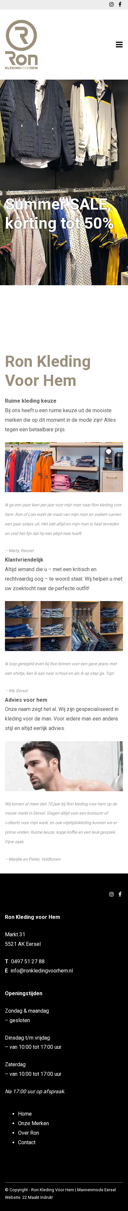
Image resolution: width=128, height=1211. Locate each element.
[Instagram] (112, 894)
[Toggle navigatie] (119, 44)
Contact (26, 1142)
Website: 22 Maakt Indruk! (29, 1197)
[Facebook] (120, 894)
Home (25, 1114)
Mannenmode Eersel (96, 1189)
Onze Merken (33, 1123)
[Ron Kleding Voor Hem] (21, 44)
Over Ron (28, 1133)
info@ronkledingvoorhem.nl (42, 971)
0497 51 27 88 (28, 961)
